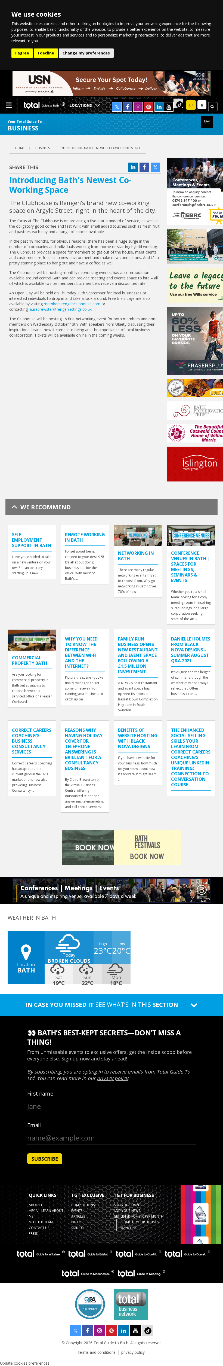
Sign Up (77, 1227)
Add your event (127, 1205)
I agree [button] (22, 53)
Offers (76, 1222)
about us (37, 1205)
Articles (78, 1216)
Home (19, 148)
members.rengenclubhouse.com (72, 303)
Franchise (128, 1227)
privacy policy (133, 1352)
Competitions (83, 1205)
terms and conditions (97, 1352)
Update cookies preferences (24, 1363)
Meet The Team (41, 1222)
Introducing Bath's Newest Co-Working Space (101, 148)
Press (33, 1233)
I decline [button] (46, 53)
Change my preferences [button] (86, 53)
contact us (39, 1227)
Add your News (127, 1210)
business (42, 148)
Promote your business (140, 1222)
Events (76, 1210)
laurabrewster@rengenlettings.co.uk (60, 309)
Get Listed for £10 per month (138, 1216)
